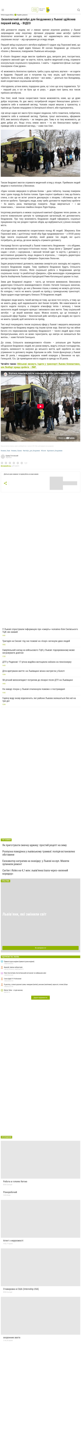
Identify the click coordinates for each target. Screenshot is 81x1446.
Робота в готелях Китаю (15, 1181)
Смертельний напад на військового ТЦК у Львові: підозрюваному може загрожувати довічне (38, 651)
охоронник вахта (11, 1337)
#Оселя (43, 451)
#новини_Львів (5, 451)
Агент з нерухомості (13, 1240)
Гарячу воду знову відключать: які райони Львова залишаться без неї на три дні (39, 699)
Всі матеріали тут (40, 948)
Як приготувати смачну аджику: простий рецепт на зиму (34, 845)
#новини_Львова (16, 451)
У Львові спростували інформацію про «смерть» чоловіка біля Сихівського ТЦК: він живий (40, 630)
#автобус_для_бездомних (31, 451)
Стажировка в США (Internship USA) (21, 1289)
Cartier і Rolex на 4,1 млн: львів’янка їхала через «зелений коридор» (35, 872)
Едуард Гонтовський (12, 456)
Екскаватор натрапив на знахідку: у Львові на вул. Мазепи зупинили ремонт (35, 862)
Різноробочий (10, 1192)
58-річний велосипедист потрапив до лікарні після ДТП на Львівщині (37, 680)
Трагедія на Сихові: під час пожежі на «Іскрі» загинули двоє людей (36, 641)
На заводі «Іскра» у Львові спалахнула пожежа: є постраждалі (33, 689)
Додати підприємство (40, 998)
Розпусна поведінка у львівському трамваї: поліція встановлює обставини (38, 853)
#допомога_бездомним (54, 451)
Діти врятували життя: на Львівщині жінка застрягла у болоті (33, 671)
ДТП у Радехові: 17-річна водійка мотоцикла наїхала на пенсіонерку (36, 662)
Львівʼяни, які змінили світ (24, 914)
